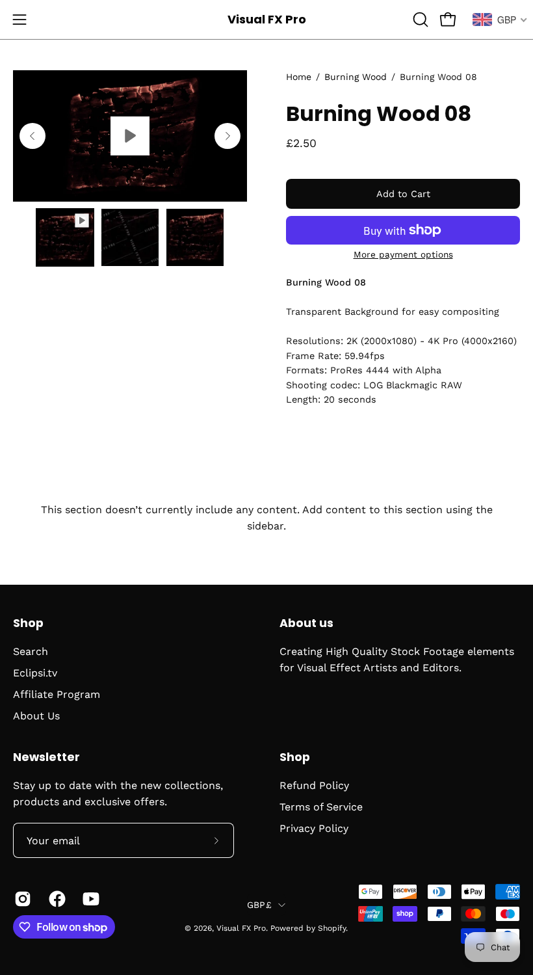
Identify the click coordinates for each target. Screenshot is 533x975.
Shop (28, 623)
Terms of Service (321, 807)
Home (298, 77)
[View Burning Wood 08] (130, 136)
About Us (36, 716)
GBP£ (259, 905)
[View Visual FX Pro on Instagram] (22, 899)
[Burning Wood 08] (65, 237)
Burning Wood (355, 77)
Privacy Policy (314, 828)
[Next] (227, 136)
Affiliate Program (56, 694)
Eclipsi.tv (35, 673)
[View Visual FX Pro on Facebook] (56, 899)
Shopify (332, 928)
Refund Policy (314, 785)
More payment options (403, 254)
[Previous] (33, 136)
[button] (419, 19)
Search (30, 651)
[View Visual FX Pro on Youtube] (90, 899)
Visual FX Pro (267, 19)
